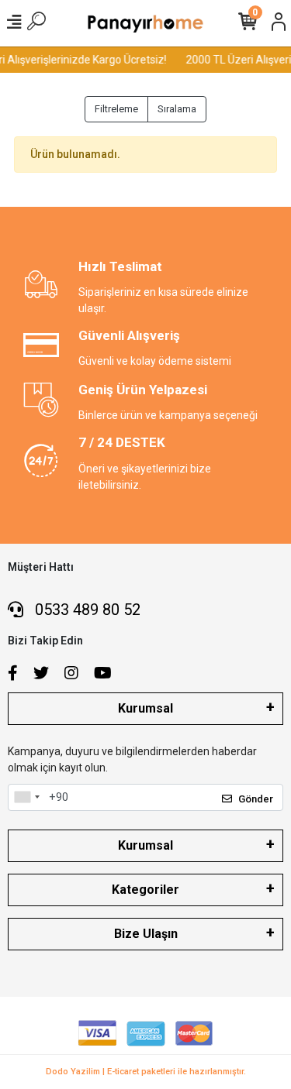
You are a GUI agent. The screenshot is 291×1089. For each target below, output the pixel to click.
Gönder (255, 799)
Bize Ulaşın (146, 933)
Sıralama (177, 109)
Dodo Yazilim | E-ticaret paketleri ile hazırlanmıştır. (146, 1072)
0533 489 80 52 (85, 609)
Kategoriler (145, 889)
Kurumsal (145, 708)
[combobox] (26, 798)
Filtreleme (116, 109)
